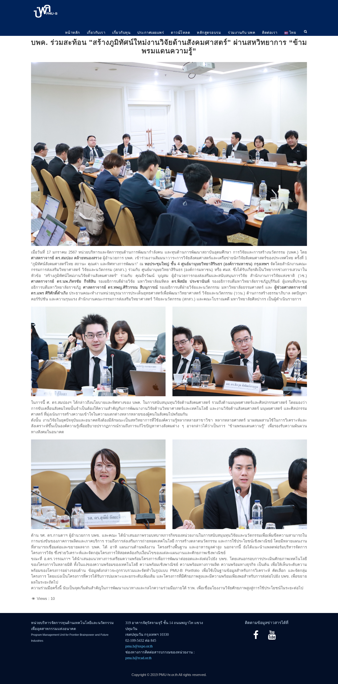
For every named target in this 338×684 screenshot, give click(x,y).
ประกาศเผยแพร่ (150, 32)
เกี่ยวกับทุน (121, 32)
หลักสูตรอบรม (209, 32)
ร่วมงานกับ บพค (241, 32)
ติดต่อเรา (270, 32)
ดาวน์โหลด (180, 32)
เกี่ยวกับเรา (96, 32)
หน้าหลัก (72, 32)
